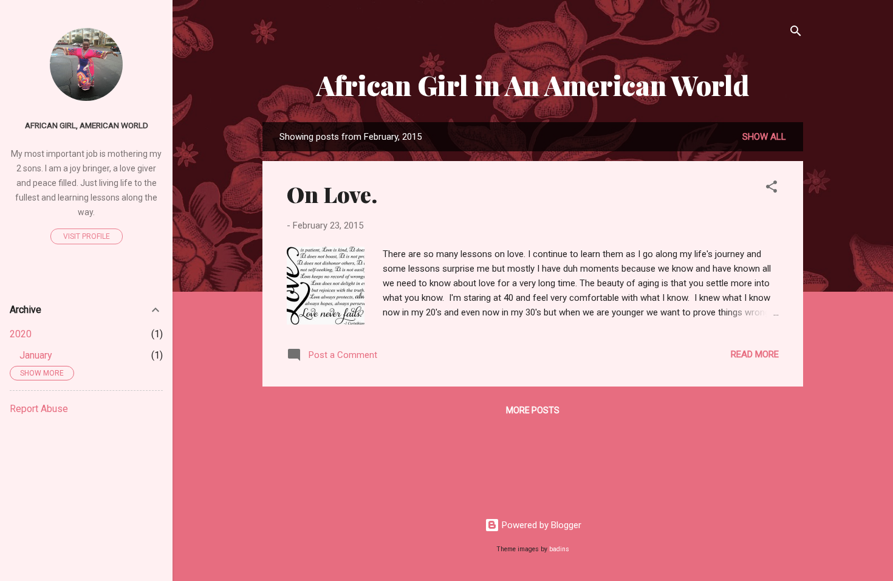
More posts (532, 410)
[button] (771, 188)
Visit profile (86, 236)
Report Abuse (39, 408)
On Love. (332, 193)
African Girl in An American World (532, 85)
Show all (764, 136)
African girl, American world (86, 125)
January (35, 355)
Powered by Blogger (540, 525)
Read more (755, 354)
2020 (21, 334)
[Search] (796, 33)
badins (559, 549)
